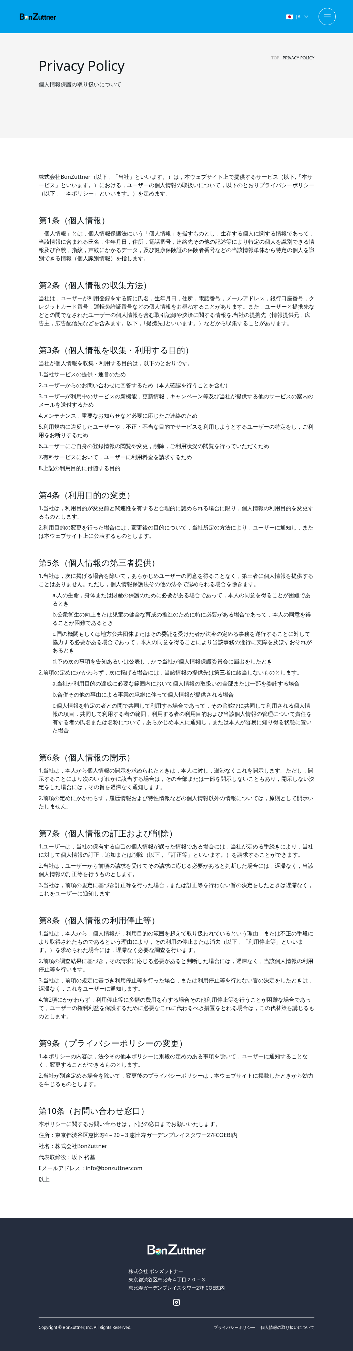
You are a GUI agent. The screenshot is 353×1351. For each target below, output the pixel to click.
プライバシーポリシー (234, 1327)
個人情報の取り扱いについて (287, 1327)
